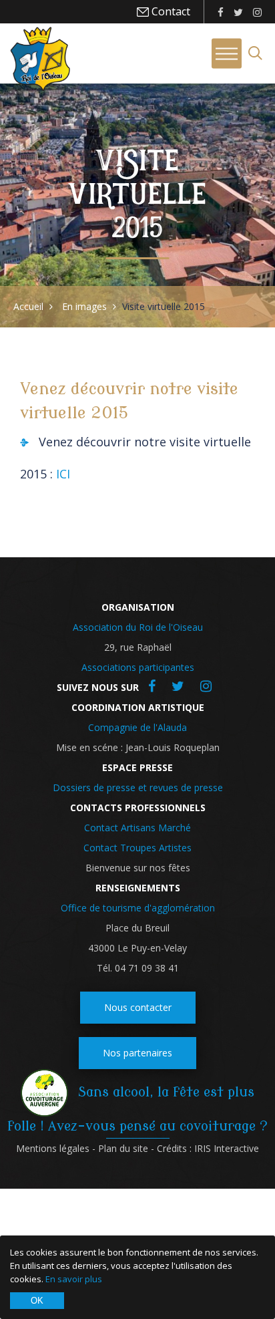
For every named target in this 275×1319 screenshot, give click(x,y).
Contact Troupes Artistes (137, 847)
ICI (63, 474)
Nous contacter (138, 1007)
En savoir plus (73, 1279)
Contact (169, 11)
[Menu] (227, 54)
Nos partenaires (137, 1052)
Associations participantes (137, 667)
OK (37, 1301)
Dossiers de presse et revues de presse (138, 787)
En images (84, 306)
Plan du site (123, 1148)
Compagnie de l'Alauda (137, 727)
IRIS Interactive (226, 1148)
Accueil (28, 306)
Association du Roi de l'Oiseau (138, 627)
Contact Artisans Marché (137, 827)
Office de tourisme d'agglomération (138, 907)
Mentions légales (52, 1148)
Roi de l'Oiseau (40, 59)
